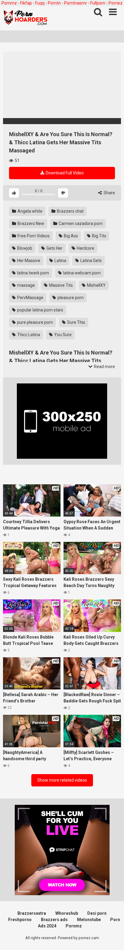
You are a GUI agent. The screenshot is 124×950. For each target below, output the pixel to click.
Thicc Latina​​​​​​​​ (28, 334)
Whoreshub (66, 913)
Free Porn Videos (33, 235)
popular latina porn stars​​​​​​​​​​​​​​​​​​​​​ (39, 310)
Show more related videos (62, 780)
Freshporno (20, 919)
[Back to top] (113, 938)
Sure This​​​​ (75, 322)
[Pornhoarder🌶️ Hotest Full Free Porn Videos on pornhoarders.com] (25, 18)
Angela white (29, 211)
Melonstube (89, 919)
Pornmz (9, 3)
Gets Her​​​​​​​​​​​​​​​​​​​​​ (54, 248)
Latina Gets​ (90, 260)
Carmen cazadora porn (80, 223)
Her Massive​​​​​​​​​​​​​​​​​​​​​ (28, 260)
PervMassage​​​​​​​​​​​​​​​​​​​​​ (29, 297)
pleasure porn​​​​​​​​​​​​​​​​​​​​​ (70, 297)
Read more (104, 366)
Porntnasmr (75, 3)
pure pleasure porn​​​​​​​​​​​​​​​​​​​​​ (34, 322)
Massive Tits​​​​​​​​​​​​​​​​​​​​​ (60, 285)
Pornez (115, 3)
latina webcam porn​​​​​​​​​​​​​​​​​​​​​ (81, 272)
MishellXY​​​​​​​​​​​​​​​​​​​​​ (96, 285)
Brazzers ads (54, 919)
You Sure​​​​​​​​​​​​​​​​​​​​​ (62, 334)
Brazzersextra (31, 913)
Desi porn (97, 913)
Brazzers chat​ (70, 211)
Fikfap (26, 3)
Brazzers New (30, 223)
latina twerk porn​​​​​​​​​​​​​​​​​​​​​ (32, 272)
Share (109, 192)
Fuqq (40, 3)
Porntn (54, 3)
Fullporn (97, 3)
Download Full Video (64, 172)
